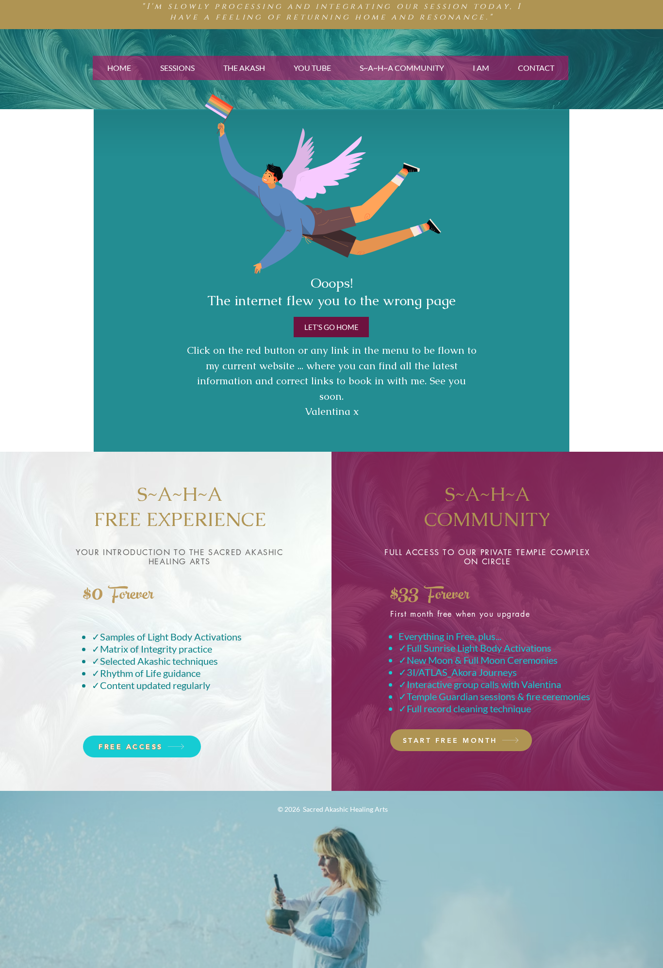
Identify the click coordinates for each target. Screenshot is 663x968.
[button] (177, 68)
